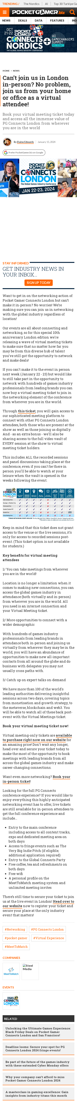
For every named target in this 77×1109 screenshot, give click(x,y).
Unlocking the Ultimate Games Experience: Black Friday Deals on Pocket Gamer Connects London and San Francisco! (38, 1031)
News (6, 20)
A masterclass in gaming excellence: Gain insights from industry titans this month (36, 1093)
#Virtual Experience (48, 938)
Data (38, 20)
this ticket (27, 411)
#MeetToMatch (16, 947)
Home (6, 70)
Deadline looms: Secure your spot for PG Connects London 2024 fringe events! (35, 1048)
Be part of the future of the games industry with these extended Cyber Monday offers (37, 1063)
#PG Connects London (47, 929)
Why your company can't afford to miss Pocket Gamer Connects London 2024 (34, 1078)
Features (57, 20)
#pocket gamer (16, 938)
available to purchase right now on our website (37, 737)
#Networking (15, 929)
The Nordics (31, 3)
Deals (22, 20)
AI (46, 3)
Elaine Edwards (25, 141)
